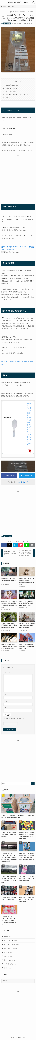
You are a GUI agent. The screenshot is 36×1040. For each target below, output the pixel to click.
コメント (6, 673)
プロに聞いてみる (11, 88)
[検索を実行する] (33, 783)
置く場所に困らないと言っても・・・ (18, 94)
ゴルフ (7, 968)
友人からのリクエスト (13, 85)
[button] (4, 545)
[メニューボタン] (2, 2)
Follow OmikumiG (22, 482)
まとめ (8, 97)
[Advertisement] (18, 178)
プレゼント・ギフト (11, 944)
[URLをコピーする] (32, 545)
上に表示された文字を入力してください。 (14, 718)
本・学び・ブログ (10, 964)
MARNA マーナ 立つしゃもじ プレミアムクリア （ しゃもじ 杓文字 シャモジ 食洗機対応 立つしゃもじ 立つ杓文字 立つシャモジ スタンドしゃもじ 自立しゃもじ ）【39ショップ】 (29, 425)
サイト (5, 708)
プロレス (8, 952)
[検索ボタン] (33, 2)
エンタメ (8, 956)
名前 (4, 695)
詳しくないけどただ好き (18, 2)
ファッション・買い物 (12, 948)
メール (5, 701)
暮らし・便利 (7, 23)
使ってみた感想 (11, 91)
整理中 (7, 936)
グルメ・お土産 (10, 940)
